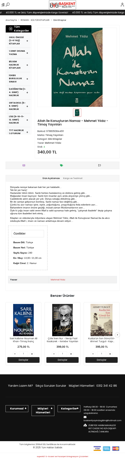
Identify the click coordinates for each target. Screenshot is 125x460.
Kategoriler (69, 408)
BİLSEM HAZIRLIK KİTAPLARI (15, 64)
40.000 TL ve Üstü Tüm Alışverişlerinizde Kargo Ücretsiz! (33, 12)
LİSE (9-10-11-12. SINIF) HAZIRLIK (16, 119)
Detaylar (23, 359)
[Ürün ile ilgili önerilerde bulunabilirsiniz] (100, 165)
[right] (117, 335)
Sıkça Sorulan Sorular (50, 386)
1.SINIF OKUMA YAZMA (17, 52)
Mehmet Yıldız (58, 279)
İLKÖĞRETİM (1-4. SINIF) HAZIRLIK (17, 92)
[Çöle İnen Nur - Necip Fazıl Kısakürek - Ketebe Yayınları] (62, 320)
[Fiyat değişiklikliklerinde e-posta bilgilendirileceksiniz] (62, 165)
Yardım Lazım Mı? (20, 386)
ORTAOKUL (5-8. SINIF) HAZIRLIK (17, 106)
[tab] (51, 178)
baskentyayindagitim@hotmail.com (102, 420)
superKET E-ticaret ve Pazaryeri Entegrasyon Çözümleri (62, 456)
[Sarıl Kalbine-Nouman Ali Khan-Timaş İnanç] (23, 320)
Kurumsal (17, 408)
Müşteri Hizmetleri (93, 386)
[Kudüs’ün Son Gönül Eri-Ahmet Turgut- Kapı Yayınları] (101, 320)
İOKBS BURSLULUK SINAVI (15, 78)
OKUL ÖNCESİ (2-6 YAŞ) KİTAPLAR (16, 40)
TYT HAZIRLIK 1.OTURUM (16, 132)
